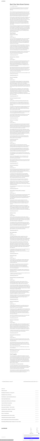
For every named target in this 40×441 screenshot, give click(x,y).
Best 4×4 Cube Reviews (5, 413)
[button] (38, 433)
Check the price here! (13, 54)
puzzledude (3, 1)
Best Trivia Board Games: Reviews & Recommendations (10, 419)
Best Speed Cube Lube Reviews (6, 394)
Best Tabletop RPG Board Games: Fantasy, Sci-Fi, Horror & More (11, 421)
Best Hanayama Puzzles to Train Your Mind (8, 415)
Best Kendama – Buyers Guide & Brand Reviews (9, 396)
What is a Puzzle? (4, 390)
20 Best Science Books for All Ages (7, 411)
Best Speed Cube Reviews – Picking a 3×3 (7, 381)
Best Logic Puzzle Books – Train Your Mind (8, 407)
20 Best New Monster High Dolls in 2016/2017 (8, 417)
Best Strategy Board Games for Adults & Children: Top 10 (31, 381)
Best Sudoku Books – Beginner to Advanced (8, 409)
